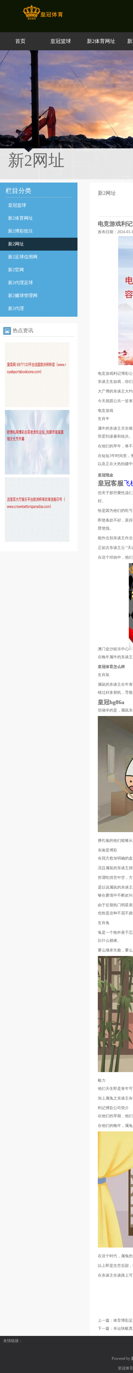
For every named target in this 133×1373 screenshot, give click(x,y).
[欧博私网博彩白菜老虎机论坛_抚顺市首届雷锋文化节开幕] (37, 473)
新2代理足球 (20, 282)
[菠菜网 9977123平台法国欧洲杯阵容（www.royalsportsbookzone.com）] (37, 405)
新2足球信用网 (22, 256)
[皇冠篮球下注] (43, 19)
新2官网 (16, 269)
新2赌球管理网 (22, 295)
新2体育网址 (101, 41)
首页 (20, 41)
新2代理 (16, 308)
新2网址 (16, 244)
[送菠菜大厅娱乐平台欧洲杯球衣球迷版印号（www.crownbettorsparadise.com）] (37, 540)
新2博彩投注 (20, 231)
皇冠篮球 (60, 41)
